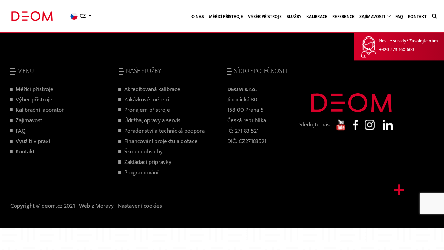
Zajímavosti (30, 120)
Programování (141, 172)
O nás (197, 16)
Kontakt (417, 16)
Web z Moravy (96, 206)
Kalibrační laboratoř (40, 110)
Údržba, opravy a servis (152, 120)
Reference (343, 16)
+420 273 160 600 (396, 50)
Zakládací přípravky (147, 162)
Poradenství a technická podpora (164, 131)
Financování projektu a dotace (161, 141)
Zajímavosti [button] (372, 16)
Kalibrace (316, 16)
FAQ (399, 16)
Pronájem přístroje (147, 110)
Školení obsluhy (143, 152)
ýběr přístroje (35, 100)
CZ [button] (82, 16)
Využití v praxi (33, 141)
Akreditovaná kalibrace (152, 89)
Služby (294, 16)
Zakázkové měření (146, 100)
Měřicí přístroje (226, 16)
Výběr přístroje (265, 16)
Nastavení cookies (140, 206)
